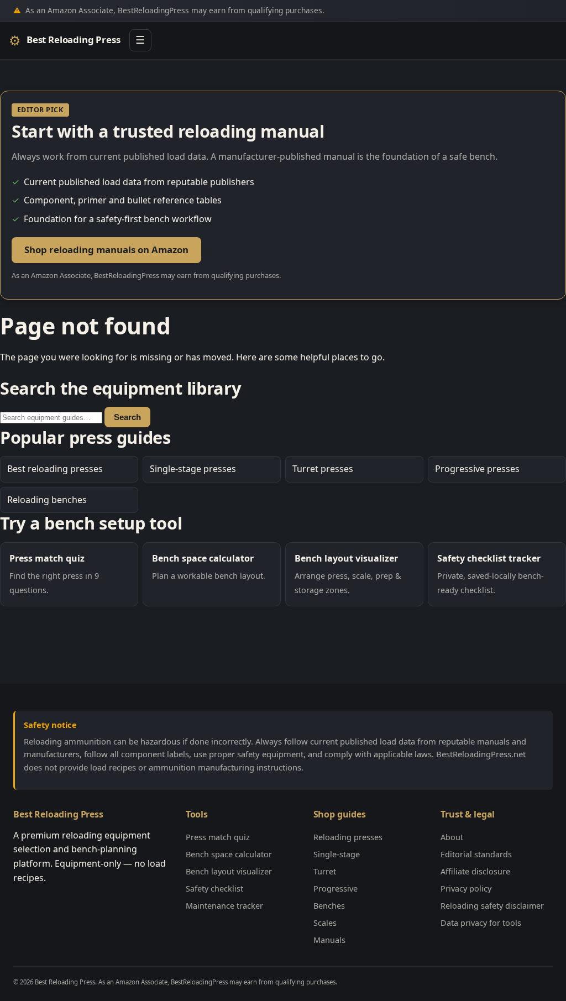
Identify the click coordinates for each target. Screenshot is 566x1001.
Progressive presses (477, 469)
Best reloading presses (55, 469)
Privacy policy (466, 888)
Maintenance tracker (224, 905)
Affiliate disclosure (475, 871)
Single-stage (336, 854)
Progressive (335, 888)
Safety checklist (214, 888)
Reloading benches (47, 500)
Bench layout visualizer (229, 871)
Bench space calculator (229, 854)
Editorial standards (476, 854)
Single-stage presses (193, 469)
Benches (329, 905)
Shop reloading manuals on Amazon (106, 249)
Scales (325, 923)
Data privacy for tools (481, 923)
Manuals (329, 940)
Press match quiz (218, 837)
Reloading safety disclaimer (492, 905)
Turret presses (322, 469)
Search (127, 417)
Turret (324, 871)
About (452, 837)
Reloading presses (347, 837)
